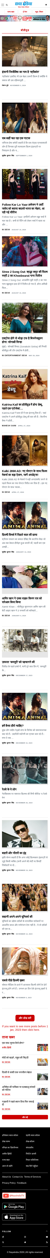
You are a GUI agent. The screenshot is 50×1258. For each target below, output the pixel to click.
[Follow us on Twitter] (3, 1242)
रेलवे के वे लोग (9, 789)
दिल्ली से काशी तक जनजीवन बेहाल (17, 1072)
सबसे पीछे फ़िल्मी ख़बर (13, 980)
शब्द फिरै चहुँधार (32, 1166)
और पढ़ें (25, 1117)
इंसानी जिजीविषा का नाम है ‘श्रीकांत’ (20, 72)
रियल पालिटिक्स (32, 1160)
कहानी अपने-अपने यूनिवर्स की (17, 916)
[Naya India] (23, 7)
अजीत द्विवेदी (6, 1047)
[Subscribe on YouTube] (47, 1237)
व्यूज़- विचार (39, 12)
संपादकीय (29, 1147)
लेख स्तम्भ (6, 1141)
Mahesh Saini (9, 426)
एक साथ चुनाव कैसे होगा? (13, 1043)
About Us (6, 1177)
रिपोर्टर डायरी (31, 1154)
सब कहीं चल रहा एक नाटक (16, 138)
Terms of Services (32, 1177)
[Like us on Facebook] (3, 1237)
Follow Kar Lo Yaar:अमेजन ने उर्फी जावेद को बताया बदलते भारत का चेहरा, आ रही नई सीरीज (23, 208)
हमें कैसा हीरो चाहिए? (13, 725)
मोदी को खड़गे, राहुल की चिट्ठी (15, 1057)
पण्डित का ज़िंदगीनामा (10, 1147)
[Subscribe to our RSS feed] (47, 1242)
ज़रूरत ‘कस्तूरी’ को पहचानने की (18, 662)
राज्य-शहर (10, 12)
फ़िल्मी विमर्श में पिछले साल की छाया (19, 534)
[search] (7, 5)
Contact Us (17, 1177)
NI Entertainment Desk (14, 355)
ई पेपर (25, 12)
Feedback (21, 1183)
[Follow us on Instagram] (25, 1237)
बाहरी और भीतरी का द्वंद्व (14, 853)
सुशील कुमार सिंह (8, 156)
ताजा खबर (8, 1037)
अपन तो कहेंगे (7, 1166)
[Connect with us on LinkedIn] (25, 1242)
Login (46, 4)
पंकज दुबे (5, 85)
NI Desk (6, 230)
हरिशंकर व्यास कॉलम (10, 1135)
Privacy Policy (9, 1183)
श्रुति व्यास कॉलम (33, 1135)
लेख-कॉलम (30, 1141)
